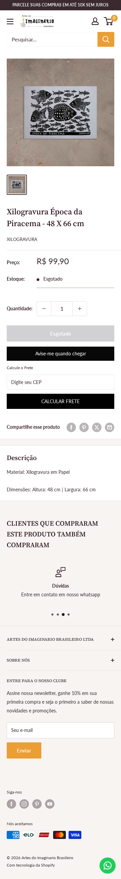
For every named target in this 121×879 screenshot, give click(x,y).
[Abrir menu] (10, 21)
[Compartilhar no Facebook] (71, 427)
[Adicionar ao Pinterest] (84, 427)
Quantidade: (20, 308)
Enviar (24, 750)
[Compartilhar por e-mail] (109, 427)
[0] (109, 21)
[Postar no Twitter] (97, 427)
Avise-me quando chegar (60, 353)
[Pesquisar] (105, 39)
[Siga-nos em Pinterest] (37, 804)
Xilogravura (22, 239)
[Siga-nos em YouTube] (49, 804)
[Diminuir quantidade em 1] (44, 309)
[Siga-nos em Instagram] (24, 804)
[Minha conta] (95, 21)
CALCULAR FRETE (60, 401)
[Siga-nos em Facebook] (11, 804)
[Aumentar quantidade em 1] (80, 309)
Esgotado (60, 333)
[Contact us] (107, 865)
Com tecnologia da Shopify (31, 865)
